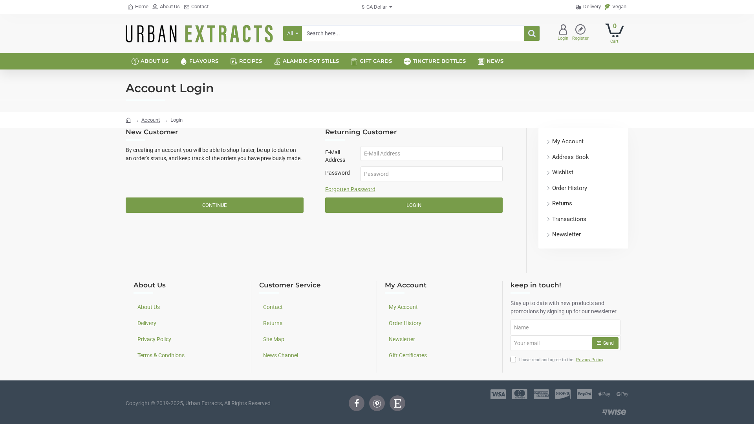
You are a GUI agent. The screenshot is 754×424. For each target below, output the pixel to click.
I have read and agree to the (560, 359)
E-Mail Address (335, 156)
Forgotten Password (350, 189)
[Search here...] (532, 33)
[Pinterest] (377, 403)
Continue (214, 205)
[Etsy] (397, 403)
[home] (128, 119)
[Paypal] (584, 394)
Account (150, 120)
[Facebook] (356, 403)
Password (337, 173)
